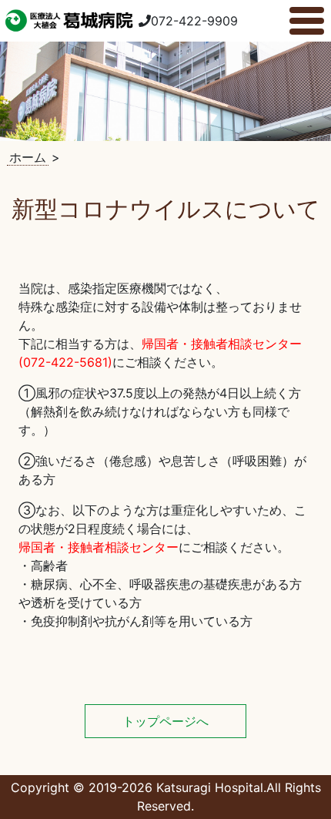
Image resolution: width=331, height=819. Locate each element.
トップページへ (165, 721)
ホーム (27, 157)
